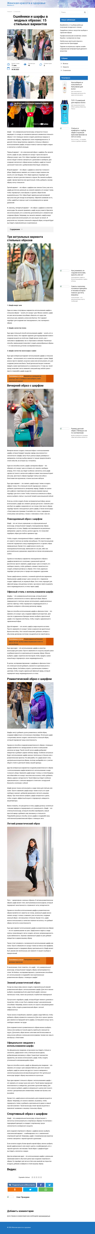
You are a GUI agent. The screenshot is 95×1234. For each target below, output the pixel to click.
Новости (71, 4)
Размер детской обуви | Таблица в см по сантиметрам (79, 431)
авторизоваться (44, 1216)
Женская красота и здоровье (26, 3)
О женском (61, 4)
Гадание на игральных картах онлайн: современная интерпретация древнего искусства (73, 49)
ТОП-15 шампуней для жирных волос (78, 101)
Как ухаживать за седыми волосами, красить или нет (78, 273)
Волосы (65, 63)
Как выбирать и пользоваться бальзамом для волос (77, 86)
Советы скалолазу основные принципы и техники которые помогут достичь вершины (79, 290)
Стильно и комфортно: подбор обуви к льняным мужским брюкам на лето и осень (79, 132)
